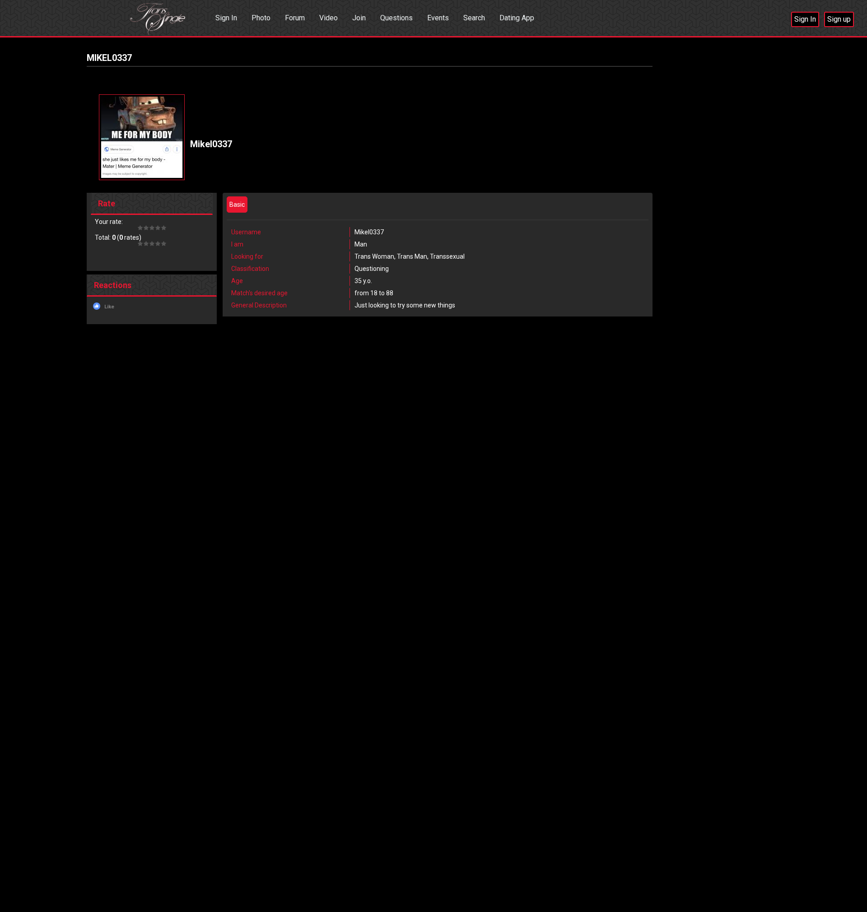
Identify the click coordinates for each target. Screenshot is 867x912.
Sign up (839, 19)
